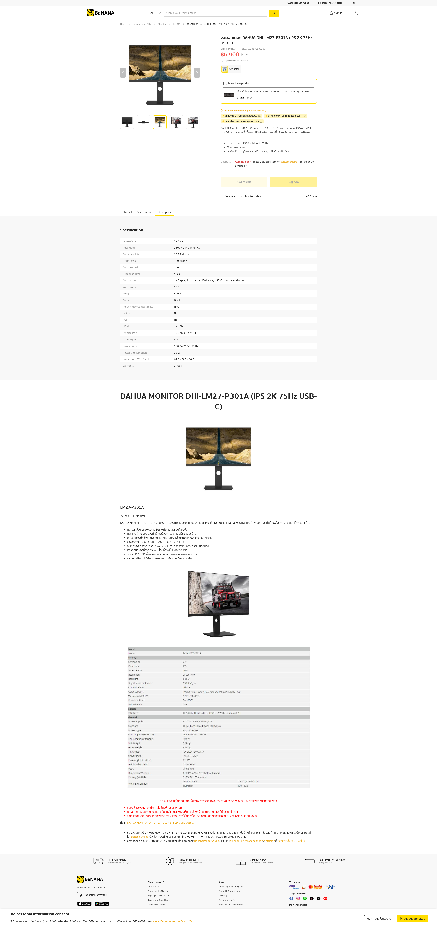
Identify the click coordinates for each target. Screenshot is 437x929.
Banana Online (139, 837)
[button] (123, 73)
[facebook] (291, 899)
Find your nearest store (330, 3)
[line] (305, 899)
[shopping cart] (356, 13)
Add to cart (244, 182)
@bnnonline (237, 841)
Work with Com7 (156, 905)
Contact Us (153, 887)
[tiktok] (312, 899)
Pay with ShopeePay (229, 891)
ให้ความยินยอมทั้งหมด (412, 919)
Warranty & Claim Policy (230, 905)
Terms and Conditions (159, 900)
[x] (318, 899)
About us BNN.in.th (158, 891)
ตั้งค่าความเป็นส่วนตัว (379, 919)
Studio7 (216, 841)
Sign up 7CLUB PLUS (158, 896)
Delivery (222, 896)
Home (123, 24)
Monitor (162, 24)
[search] (274, 13)
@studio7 (269, 841)
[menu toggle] (80, 13)
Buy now (293, 182)
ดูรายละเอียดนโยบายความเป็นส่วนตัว (171, 921)
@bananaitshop (254, 841)
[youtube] (325, 899)
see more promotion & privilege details (244, 111)
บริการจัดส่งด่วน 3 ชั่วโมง (291, 841)
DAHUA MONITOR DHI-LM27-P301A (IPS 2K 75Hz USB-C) (160, 823)
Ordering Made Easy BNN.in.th (234, 887)
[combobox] (356, 3)
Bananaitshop (202, 841)
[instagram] (298, 899)
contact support (290, 162)
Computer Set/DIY (142, 24)
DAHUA (176, 24)
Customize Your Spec (298, 3)
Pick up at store (226, 900)
